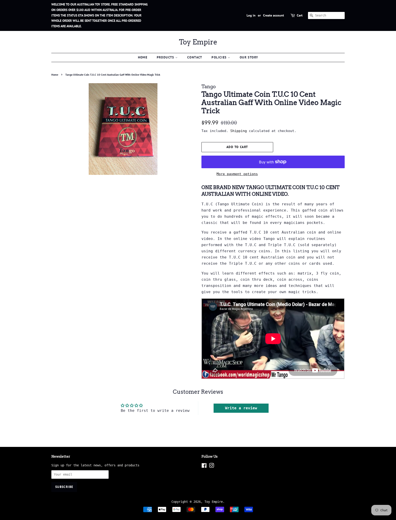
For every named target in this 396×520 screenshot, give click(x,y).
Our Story (249, 57)
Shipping (238, 131)
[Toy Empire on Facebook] (204, 466)
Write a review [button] (241, 408)
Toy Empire (198, 42)
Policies (220, 57)
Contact (194, 57)
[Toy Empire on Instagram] (211, 466)
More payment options (237, 174)
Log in (251, 15)
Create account (273, 15)
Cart (299, 15)
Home (143, 57)
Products (166, 57)
